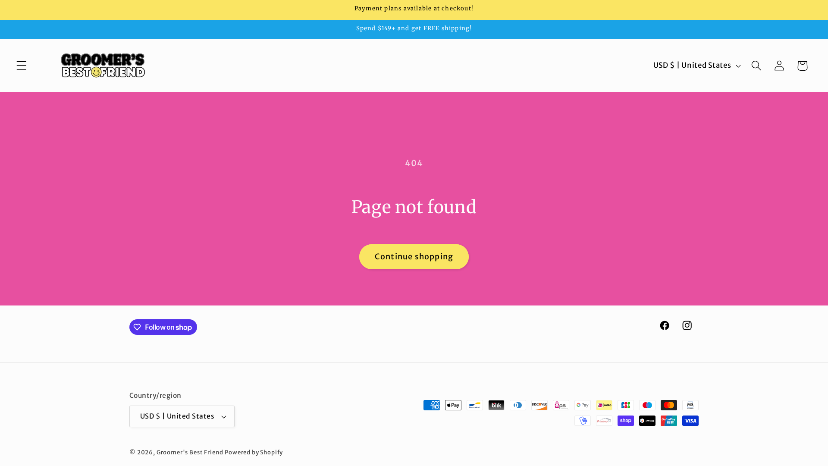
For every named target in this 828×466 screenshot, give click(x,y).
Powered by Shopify (254, 452)
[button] (21, 65)
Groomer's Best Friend (190, 452)
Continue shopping (414, 256)
